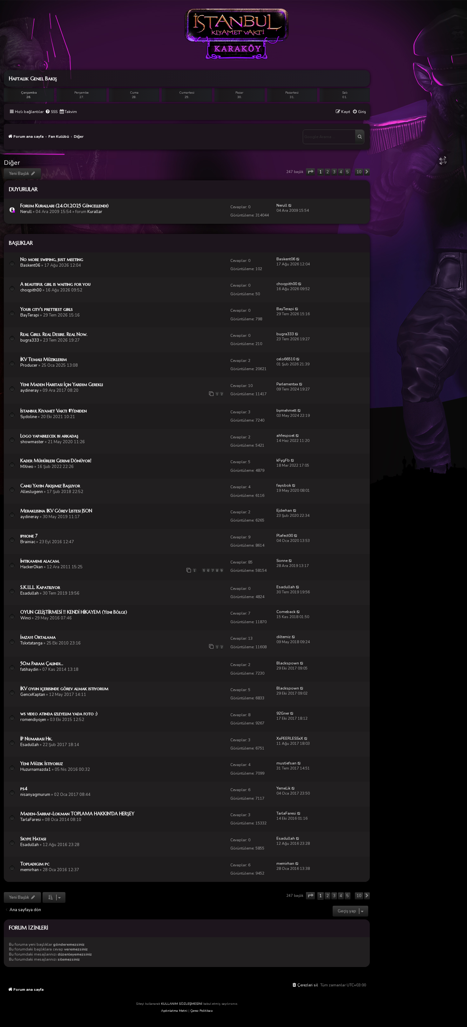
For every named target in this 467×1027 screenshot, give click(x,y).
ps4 (23, 788)
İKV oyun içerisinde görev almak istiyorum (64, 688)
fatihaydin (29, 669)
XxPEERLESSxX (289, 738)
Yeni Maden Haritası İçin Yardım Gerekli (61, 384)
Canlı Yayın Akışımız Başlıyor (50, 486)
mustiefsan (286, 763)
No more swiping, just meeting (51, 259)
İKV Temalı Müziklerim (43, 359)
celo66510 (285, 359)
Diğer (12, 162)
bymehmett (286, 410)
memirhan (29, 870)
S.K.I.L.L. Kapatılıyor (40, 587)
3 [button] (334, 172)
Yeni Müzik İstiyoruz (41, 763)
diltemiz (283, 636)
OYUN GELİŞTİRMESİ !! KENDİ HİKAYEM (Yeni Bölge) (73, 612)
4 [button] (341, 172)
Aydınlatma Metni (174, 1011)
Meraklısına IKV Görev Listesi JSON (56, 511)
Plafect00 (284, 535)
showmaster (32, 442)
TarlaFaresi (30, 820)
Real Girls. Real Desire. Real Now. (53, 334)
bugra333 (29, 340)
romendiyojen (33, 720)
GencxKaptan (32, 694)
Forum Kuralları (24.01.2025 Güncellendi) (64, 206)
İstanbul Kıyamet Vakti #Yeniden (53, 411)
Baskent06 (30, 265)
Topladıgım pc (35, 864)
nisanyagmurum (35, 794)
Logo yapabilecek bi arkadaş (49, 436)
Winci (25, 618)
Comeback (285, 611)
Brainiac (27, 542)
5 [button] (347, 172)
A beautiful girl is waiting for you (55, 284)
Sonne (282, 560)
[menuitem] (51, 112)
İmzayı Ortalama (38, 637)
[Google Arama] (359, 137)
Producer (28, 365)
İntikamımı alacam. (40, 561)
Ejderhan (284, 510)
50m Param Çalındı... (41, 663)
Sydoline (28, 417)
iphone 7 (28, 536)
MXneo (26, 467)
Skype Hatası (33, 839)
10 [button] (359, 172)
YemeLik (283, 788)
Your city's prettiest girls (46, 309)
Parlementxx (287, 384)
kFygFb (283, 460)
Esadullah (29, 593)
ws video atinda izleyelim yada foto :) (59, 714)
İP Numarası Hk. (36, 739)
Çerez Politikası (201, 1011)
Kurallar (94, 212)
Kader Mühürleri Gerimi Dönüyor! (55, 460)
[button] (310, 172)
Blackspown (287, 663)
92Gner (282, 713)
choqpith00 (31, 290)
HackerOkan (31, 567)
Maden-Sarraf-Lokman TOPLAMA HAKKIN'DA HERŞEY (77, 814)
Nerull (26, 212)
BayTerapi (29, 315)
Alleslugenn (31, 492)
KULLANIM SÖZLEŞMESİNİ (181, 1004)
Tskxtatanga (31, 643)
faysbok (283, 485)
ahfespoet (285, 435)
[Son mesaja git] (290, 205)
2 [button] (327, 172)
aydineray (29, 390)
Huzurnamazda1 (35, 769)
